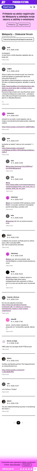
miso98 (13, 319)
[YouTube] (23, 469)
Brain (13, 271)
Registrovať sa (24, 24)
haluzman (10, 113)
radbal (9, 69)
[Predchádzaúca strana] (14, 422)
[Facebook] (21, 469)
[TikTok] (31, 469)
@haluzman (10, 221)
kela (8, 138)
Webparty (7, 34)
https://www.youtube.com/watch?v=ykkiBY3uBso (18, 127)
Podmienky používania (8, 36)
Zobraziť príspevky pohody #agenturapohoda (17, 39)
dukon (9, 235)
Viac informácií (15, 465)
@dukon (8, 259)
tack (8, 47)
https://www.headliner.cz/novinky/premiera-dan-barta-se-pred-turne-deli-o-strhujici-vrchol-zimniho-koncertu (18, 88)
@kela (8, 166)
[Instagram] (26, 469)
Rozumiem (26, 465)
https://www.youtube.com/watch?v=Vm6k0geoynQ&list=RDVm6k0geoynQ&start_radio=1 (18, 150)
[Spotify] (29, 469)
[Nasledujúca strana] (22, 422)
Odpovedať (5, 59)
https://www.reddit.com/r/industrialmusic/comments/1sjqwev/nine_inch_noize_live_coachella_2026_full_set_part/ (20, 186)
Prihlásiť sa (11, 24)
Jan (8, 383)
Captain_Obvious (13, 297)
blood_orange (12, 341)
